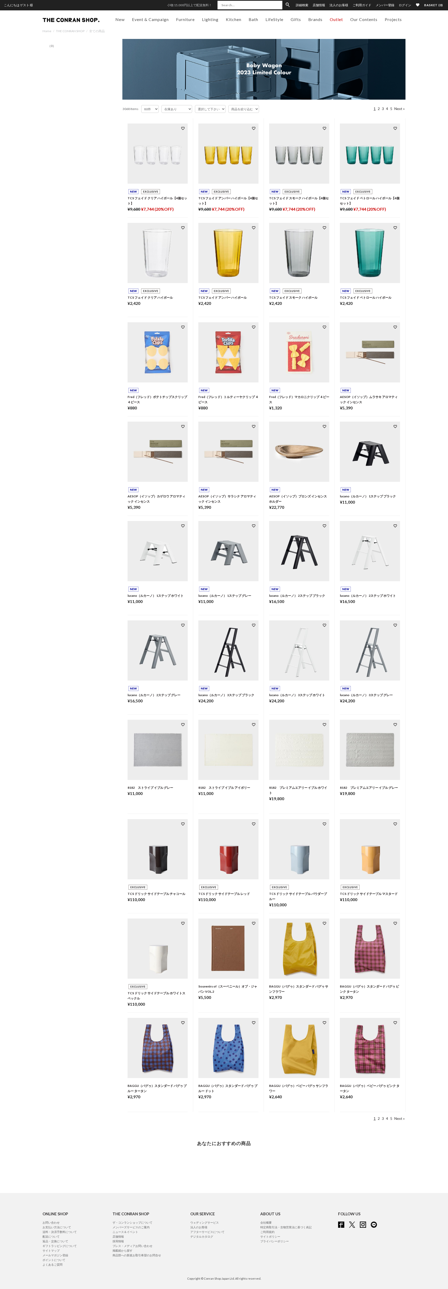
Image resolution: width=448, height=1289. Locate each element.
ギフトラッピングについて (60, 1245)
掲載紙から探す (122, 1250)
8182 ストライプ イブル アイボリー (224, 788)
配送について (51, 1236)
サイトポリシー (270, 1236)
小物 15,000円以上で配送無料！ (189, 5)
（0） (52, 46)
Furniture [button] (185, 19)
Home (47, 31)
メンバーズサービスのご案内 (131, 1227)
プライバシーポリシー (274, 1241)
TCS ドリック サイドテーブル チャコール (156, 894)
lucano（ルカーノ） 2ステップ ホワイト (368, 596)
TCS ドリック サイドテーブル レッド (224, 894)
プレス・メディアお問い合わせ (132, 1245)
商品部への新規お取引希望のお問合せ (137, 1255)
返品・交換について (55, 1241)
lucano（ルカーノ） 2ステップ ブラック (297, 596)
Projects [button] (393, 19)
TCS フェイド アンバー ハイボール (222, 297)
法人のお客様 (339, 5)
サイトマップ (51, 1250)
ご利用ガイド (362, 5)
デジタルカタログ (201, 1236)
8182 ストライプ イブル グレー (150, 788)
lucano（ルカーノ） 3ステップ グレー (366, 695)
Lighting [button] (210, 19)
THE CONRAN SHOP (70, 31)
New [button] (120, 19)
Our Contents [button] (363, 19)
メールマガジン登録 (55, 1255)
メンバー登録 (385, 5)
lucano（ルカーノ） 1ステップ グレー (224, 596)
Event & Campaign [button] (150, 19)
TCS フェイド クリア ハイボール (150, 297)
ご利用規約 (267, 1231)
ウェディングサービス (204, 1222)
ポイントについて (54, 1259)
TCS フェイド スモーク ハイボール (293, 297)
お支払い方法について (57, 1227)
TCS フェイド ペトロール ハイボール (365, 297)
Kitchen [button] (233, 19)
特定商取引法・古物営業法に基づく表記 (286, 1227)
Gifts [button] (296, 19)
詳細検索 (302, 5)
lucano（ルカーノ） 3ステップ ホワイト (297, 695)
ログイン (405, 5)
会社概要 (266, 1222)
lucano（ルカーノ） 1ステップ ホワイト (156, 596)
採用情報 (118, 1241)
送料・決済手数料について (60, 1231)
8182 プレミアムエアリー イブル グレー (369, 788)
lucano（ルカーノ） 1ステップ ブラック (368, 496)
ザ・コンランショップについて (132, 1222)
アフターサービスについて (207, 1231)
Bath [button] (253, 19)
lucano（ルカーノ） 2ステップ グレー (154, 695)
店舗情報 (319, 5)
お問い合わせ (51, 1222)
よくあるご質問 (52, 1264)
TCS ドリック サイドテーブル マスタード (369, 894)
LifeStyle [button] (274, 19)
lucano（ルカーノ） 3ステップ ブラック (226, 695)
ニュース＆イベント (125, 1231)
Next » (399, 108)
